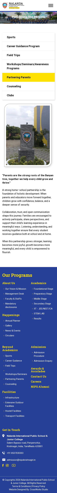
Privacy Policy (38, 486)
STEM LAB (39, 313)
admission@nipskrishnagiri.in (21, 460)
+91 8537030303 (15, 453)
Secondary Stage (42, 303)
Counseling (14, 86)
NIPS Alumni (40, 386)
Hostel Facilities (13, 411)
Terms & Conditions (21, 486)
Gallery (8, 325)
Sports (11, 37)
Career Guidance (13, 360)
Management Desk (14, 293)
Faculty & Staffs (13, 298)
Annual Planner (12, 320)
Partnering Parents (19, 77)
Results (37, 318)
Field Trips (13, 55)
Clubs (10, 95)
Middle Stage (40, 298)
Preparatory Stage (43, 293)
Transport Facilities (14, 416)
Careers (36, 381)
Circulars (9, 335)
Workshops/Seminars (16, 374)
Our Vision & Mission (15, 288)
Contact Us (38, 376)
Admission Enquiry (43, 360)
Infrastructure (12, 397)
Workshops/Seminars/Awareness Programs (28, 66)
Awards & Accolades (38, 370)
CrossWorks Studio (39, 489)
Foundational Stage (43, 288)
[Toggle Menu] (50, 5)
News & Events (12, 330)
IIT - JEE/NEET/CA (43, 308)
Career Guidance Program (23, 46)
